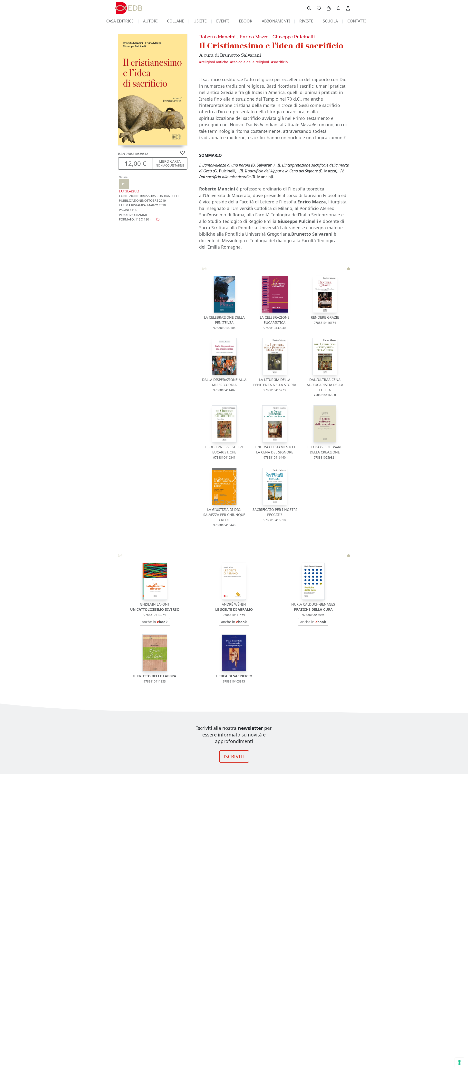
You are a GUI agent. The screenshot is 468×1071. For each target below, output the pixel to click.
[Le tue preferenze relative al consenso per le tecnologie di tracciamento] (459, 1062)
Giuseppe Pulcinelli (294, 37)
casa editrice (120, 21)
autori (150, 21)
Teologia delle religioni (250, 62)
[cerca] (309, 8)
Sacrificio (280, 62)
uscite (200, 21)
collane (175, 21)
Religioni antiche (214, 62)
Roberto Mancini (217, 37)
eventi (222, 21)
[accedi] (348, 8)
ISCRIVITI (234, 756)
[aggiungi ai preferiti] (182, 152)
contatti (356, 21)
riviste (306, 21)
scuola (330, 21)
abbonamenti (276, 21)
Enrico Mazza (254, 37)
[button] (139, 219)
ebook (245, 21)
